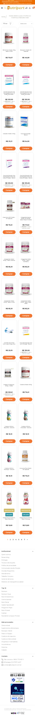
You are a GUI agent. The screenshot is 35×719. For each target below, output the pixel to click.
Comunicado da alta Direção (10, 568)
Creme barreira (6, 599)
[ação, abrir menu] (2, 8)
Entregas (4, 560)
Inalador (4, 650)
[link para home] (15, 8)
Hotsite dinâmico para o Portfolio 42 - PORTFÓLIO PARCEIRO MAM (20, 16)
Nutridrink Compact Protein (10, 616)
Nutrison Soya (6, 594)
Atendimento (5, 573)
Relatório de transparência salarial (12, 582)
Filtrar (5, 23)
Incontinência (5, 644)
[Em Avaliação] (17, 693)
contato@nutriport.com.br (12, 665)
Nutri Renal (5, 602)
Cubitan (4, 613)
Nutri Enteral (5, 610)
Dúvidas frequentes (7, 571)
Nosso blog (5, 557)
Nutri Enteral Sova (7, 597)
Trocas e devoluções (8, 563)
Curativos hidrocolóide (8, 639)
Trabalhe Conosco (7, 576)
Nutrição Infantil (6, 631)
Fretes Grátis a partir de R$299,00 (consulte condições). (18, 3)
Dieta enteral (5, 625)
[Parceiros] (26, 8)
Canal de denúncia (7, 579)
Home (3, 16)
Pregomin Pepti (6, 608)
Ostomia (4, 647)
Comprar (9, 65)
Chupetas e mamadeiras (9, 642)
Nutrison (4, 591)
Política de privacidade (8, 565)
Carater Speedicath (7, 605)
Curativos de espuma (8, 636)
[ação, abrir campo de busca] (5, 8)
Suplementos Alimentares (10, 628)
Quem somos (6, 554)
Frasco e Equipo (6, 633)
